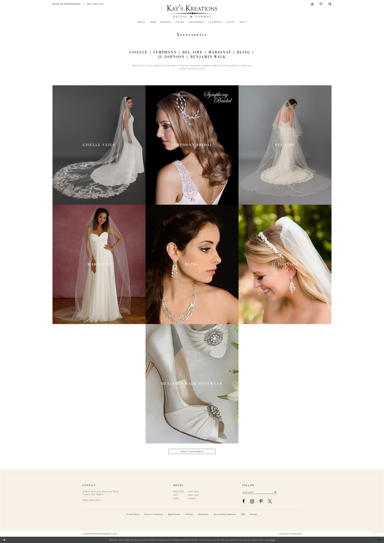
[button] (312, 4)
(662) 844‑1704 (91, 500)
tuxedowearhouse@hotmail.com (99, 534)
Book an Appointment (192, 451)
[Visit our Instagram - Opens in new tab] (252, 501)
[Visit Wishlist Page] (321, 4)
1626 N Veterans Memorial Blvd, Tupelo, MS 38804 (100, 493)
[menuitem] (67, 4)
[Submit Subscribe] (275, 492)
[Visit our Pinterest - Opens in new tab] (261, 501)
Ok (379, 539)
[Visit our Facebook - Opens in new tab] (243, 501)
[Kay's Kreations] (192, 11)
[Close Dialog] (4, 539)
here (272, 539)
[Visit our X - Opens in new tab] (270, 501)
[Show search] (330, 4)
